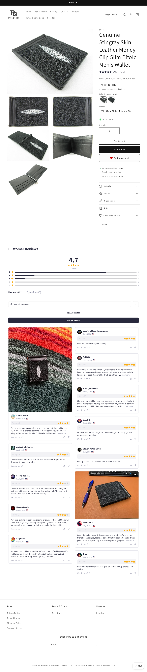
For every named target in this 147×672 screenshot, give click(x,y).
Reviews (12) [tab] (15, 292)
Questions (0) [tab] (34, 292)
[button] (124, 15)
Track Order (57, 613)
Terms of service (94, 665)
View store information (113, 176)
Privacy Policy (13, 613)
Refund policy (67, 665)
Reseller (100, 613)
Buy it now (119, 149)
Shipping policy (109, 665)
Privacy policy (80, 665)
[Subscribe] (96, 644)
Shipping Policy (14, 623)
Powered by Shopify (51, 665)
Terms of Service (14, 628)
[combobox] (136, 304)
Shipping (103, 89)
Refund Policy (13, 618)
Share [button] (104, 224)
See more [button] (61, 433)
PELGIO (40, 665)
